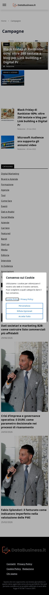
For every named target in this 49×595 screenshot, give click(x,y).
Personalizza (24, 305)
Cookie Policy (12, 299)
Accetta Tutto (24, 316)
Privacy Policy (27, 299)
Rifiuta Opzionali (24, 311)
